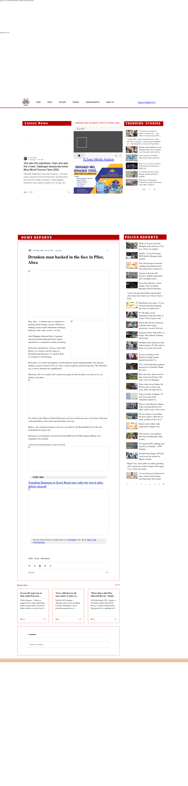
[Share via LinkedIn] (40, 566)
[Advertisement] (65, 16)
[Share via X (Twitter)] (35, 566)
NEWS (31, 558)
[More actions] (107, 250)
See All (117, 585)
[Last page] (155, 189)
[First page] (132, 189)
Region (37, 558)
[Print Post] (51, 566)
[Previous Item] (26, 141)
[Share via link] (45, 566)
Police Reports (45, 558)
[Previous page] (138, 189)
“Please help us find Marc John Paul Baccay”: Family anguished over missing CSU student (103, 594)
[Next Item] (68, 141)
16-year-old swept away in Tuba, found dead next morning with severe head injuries (31, 594)
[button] (98, 179)
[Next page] (149, 189)
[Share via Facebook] (29, 566)
